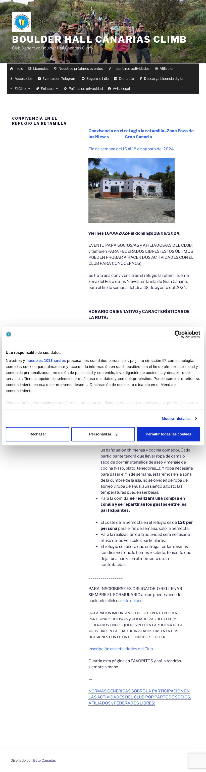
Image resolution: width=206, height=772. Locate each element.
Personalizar (100, 434)
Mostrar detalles (176, 418)
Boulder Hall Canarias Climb (99, 39)
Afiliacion (167, 68)
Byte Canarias (44, 760)
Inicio (19, 68)
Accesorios (23, 78)
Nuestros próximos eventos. (81, 68)
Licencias (40, 68)
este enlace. (132, 600)
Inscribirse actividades (131, 68)
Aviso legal (121, 88)
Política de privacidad (86, 88)
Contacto (126, 78)
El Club (20, 88)
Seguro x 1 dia (97, 78)
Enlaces (47, 88)
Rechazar (37, 434)
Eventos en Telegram (59, 78)
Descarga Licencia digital (164, 78)
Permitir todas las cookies (168, 434)
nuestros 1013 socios (46, 360)
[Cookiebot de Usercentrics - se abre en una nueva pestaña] (178, 334)
